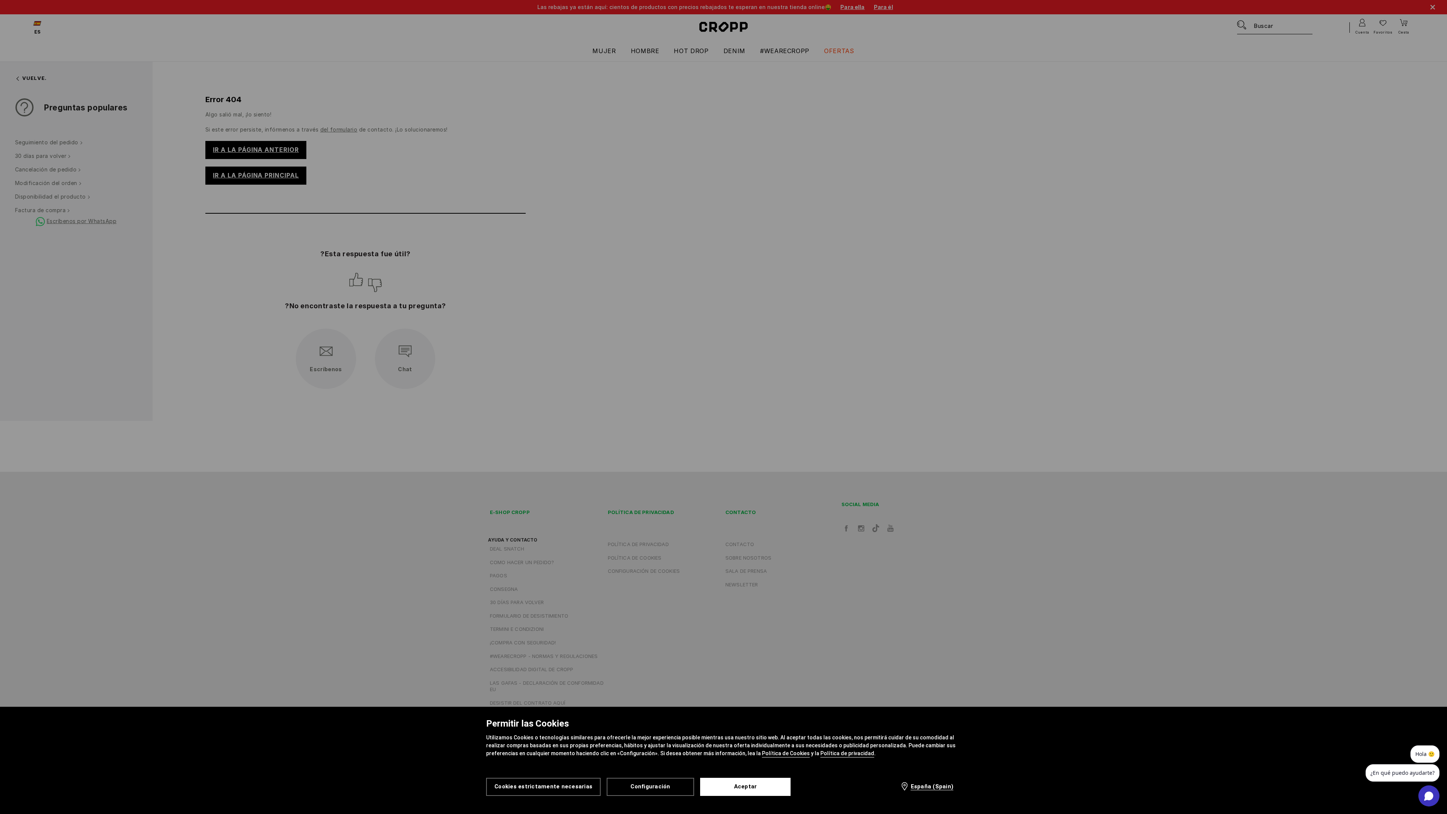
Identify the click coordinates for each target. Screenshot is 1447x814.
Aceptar (745, 786)
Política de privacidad (847, 753)
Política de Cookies (786, 753)
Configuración (650, 786)
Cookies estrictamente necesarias (543, 786)
